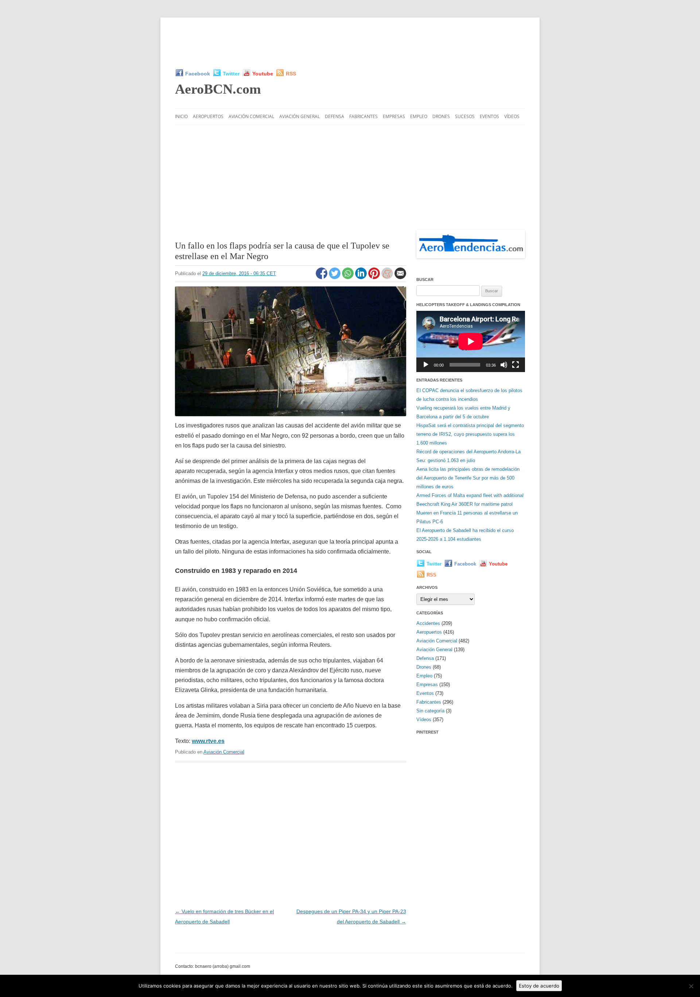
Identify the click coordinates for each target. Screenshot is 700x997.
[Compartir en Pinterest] (374, 277)
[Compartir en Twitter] (335, 277)
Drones (441, 116)
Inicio (181, 116)
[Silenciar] (504, 364)
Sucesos (465, 116)
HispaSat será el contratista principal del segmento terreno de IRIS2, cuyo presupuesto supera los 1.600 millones (470, 434)
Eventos (489, 116)
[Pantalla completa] (515, 364)
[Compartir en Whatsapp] (348, 277)
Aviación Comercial (251, 116)
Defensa (334, 116)
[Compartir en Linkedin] (361, 277)
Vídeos (512, 116)
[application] (470, 341)
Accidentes (428, 623)
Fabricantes (363, 116)
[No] (691, 986)
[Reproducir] (425, 364)
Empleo (418, 116)
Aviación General (299, 116)
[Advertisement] (350, 43)
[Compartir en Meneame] (387, 277)
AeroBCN (218, 89)
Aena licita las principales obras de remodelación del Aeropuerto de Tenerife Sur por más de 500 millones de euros (468, 477)
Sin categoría (430, 710)
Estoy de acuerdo (539, 986)
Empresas (394, 116)
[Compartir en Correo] (400, 277)
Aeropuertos (208, 116)
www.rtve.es (208, 741)
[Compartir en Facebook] (322, 277)
